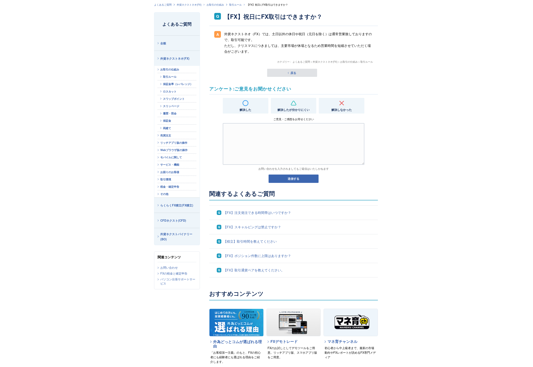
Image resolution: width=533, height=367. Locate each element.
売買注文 (165, 135)
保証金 (167, 120)
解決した (245, 109)
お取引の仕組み (215, 4)
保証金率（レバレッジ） (178, 84)
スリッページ (171, 106)
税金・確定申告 (169, 186)
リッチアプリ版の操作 (173, 143)
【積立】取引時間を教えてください (250, 241)
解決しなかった (341, 109)
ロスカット (170, 91)
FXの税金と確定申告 (173, 273)
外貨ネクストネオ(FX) (189, 4)
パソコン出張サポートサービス (177, 281)
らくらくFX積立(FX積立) (176, 205)
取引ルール (235, 4)
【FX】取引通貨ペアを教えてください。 (253, 270)
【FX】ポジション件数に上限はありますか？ (257, 255)
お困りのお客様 (169, 172)
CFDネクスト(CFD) (173, 220)
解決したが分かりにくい (294, 109)
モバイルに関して (171, 157)
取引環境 (165, 179)
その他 (164, 194)
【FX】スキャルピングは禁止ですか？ (252, 227)
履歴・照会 (170, 113)
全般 (163, 43)
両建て (167, 128)
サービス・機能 (169, 164)
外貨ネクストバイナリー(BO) (176, 236)
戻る (293, 73)
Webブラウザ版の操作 (174, 150)
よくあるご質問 (163, 4)
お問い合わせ (169, 267)
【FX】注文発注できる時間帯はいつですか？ (257, 212)
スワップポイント (174, 99)
